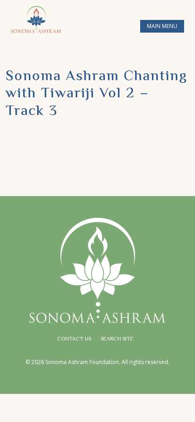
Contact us (74, 339)
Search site (117, 339)
